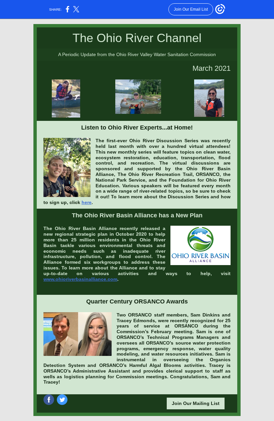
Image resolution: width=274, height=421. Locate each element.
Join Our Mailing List (196, 403)
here (87, 202)
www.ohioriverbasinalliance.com (80, 279)
